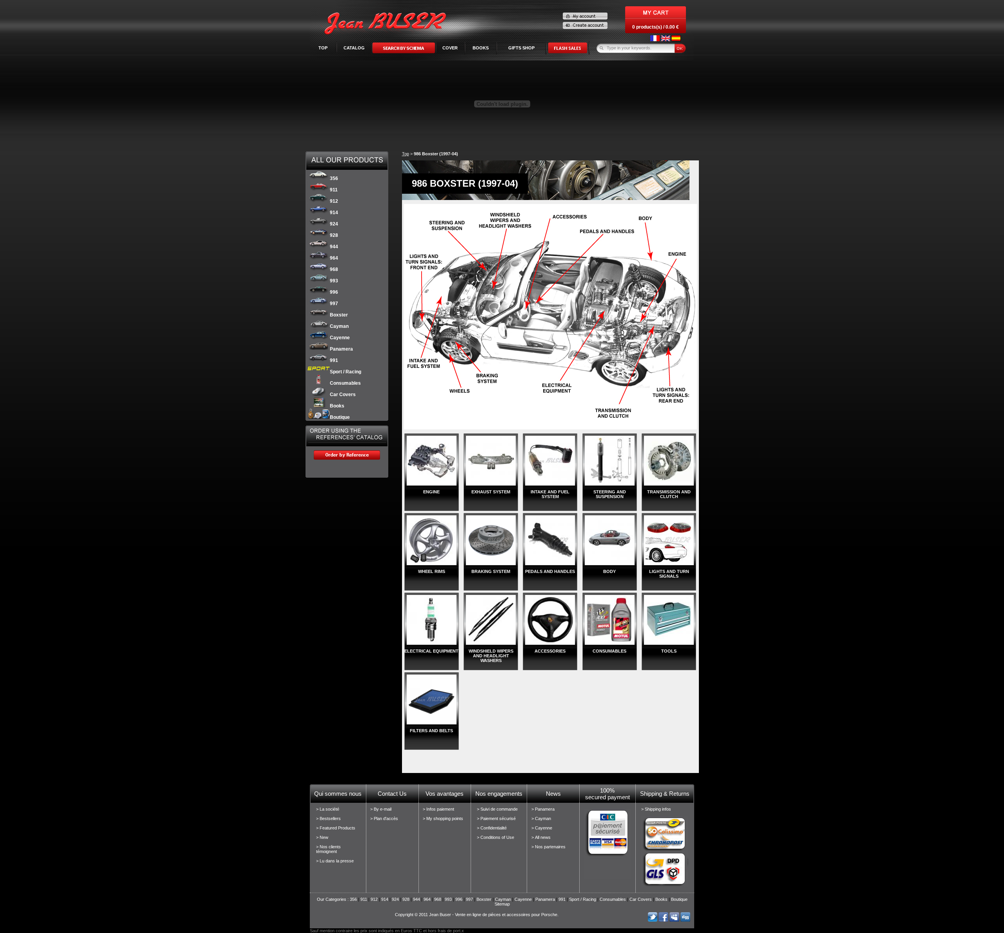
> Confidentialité (492, 828)
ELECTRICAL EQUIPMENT (431, 651)
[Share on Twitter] (652, 920)
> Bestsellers (328, 818)
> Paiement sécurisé (496, 818)
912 (334, 201)
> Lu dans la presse (335, 860)
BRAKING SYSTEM (490, 571)
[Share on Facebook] (663, 920)
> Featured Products (335, 828)
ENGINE (431, 491)
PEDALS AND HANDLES (550, 571)
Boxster (339, 315)
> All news (541, 837)
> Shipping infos (656, 809)
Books (337, 406)
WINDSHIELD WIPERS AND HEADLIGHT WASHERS (491, 656)
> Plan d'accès (384, 818)
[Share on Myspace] (674, 920)
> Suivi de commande (497, 809)
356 (334, 178)
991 (334, 360)
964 (334, 258)
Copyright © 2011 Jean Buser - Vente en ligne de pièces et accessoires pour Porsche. (476, 914)
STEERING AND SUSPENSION (609, 494)
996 (334, 292)
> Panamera (543, 809)
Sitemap (502, 904)
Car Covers (343, 394)
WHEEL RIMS (431, 571)
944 (334, 246)
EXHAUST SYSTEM (490, 491)
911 (334, 190)
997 (334, 303)
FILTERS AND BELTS (431, 730)
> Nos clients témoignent (328, 849)
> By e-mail (380, 809)
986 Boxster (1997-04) (436, 153)
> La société (327, 809)
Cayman (339, 326)
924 (334, 224)
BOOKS (481, 47)
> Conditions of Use (495, 837)
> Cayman (541, 818)
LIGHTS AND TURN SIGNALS (669, 573)
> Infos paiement (438, 809)
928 (334, 235)
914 (334, 212)
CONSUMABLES (609, 651)
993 (334, 281)
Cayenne (340, 337)
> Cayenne (541, 828)
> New (322, 837)
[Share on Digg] (685, 920)
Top (322, 47)
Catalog (354, 47)
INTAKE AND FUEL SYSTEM (550, 494)
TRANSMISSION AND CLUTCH (669, 494)
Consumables (345, 383)
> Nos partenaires (548, 846)
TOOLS (669, 651)
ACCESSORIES (550, 651)
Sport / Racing (345, 372)
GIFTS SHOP (521, 47)
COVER (450, 47)
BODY (609, 571)
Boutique (340, 417)
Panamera (341, 349)
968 (334, 269)
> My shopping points (443, 818)
